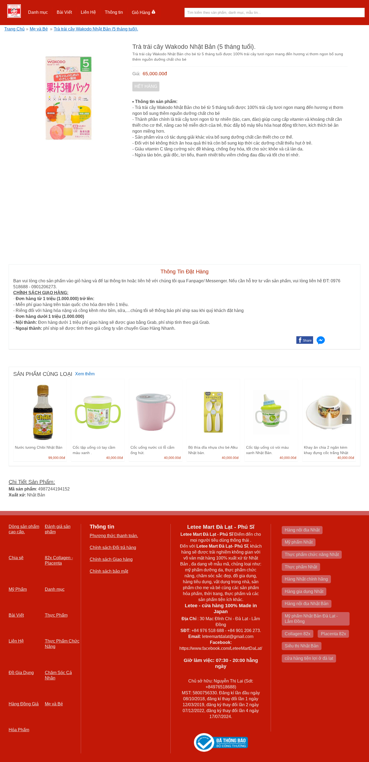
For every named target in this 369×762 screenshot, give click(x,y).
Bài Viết (16, 615)
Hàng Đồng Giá (24, 704)
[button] (38, 12)
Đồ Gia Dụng (21, 672)
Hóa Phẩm (19, 729)
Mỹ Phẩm (18, 589)
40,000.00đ (114, 458)
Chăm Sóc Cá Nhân (58, 675)
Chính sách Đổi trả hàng (113, 547)
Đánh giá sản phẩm (58, 529)
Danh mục (55, 589)
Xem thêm (85, 374)
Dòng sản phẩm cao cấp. (24, 529)
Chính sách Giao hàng (111, 559)
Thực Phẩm (56, 615)
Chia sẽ (16, 557)
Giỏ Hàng (141, 12)
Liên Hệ (88, 12)
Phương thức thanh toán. (114, 535)
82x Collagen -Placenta (59, 560)
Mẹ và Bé (39, 29)
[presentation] (346, 419)
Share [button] (307, 340)
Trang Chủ (14, 29)
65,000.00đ (155, 73)
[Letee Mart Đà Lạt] (14, 11)
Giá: (136, 73)
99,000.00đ (56, 458)
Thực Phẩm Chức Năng (62, 644)
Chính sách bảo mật (109, 571)
